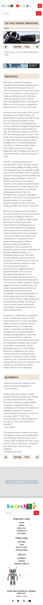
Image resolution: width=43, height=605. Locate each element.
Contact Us (21, 531)
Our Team (21, 533)
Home (21, 522)
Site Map (21, 542)
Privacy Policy (21, 550)
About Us (21, 528)
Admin (21, 525)
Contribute (21, 558)
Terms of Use (21, 547)
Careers (21, 561)
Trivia (21, 544)
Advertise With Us (21, 564)
